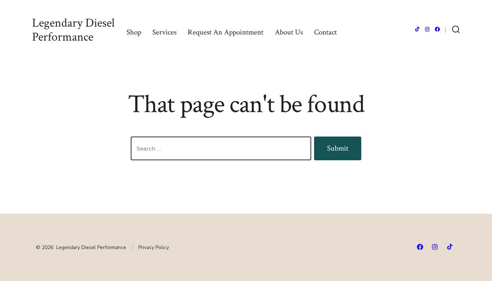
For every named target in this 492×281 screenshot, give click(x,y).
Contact (325, 32)
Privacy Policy (153, 247)
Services (164, 32)
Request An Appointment (225, 32)
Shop (133, 32)
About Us (289, 32)
